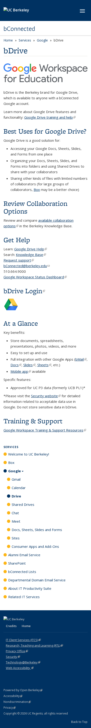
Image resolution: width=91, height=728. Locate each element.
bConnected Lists (22, 571)
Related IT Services (24, 596)
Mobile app (20, 371)
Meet (16, 521)
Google (42, 40)
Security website (46, 395)
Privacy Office (17, 651)
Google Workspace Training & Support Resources (45, 430)
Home (8, 40)
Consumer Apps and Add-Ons (35, 546)
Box (37, 189)
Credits (11, 626)
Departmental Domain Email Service (37, 580)
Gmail (16, 479)
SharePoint (17, 563)
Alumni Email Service (24, 554)
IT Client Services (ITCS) (23, 640)
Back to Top (79, 722)
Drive (16, 496)
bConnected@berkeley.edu (27, 265)
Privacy (10, 708)
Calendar (19, 487)
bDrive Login (24, 290)
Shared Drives (23, 504)
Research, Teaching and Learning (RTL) (34, 645)
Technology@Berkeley (23, 662)
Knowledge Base (31, 254)
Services (25, 40)
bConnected (19, 28)
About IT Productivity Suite (29, 588)
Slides (29, 364)
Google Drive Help (30, 249)
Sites (16, 538)
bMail (81, 359)
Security (13, 657)
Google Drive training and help (50, 117)
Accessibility (13, 696)
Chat (15, 513)
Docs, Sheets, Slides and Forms (37, 529)
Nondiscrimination (17, 702)
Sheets (44, 364)
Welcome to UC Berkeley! (28, 454)
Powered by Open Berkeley (23, 690)
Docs (15, 364)
